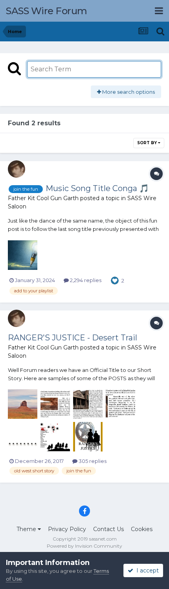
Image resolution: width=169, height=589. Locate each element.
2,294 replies (85, 280)
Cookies (141, 529)
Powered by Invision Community (84, 546)
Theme (27, 529)
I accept (146, 570)
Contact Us (108, 529)
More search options (128, 92)
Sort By (147, 142)
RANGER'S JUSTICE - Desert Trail (72, 337)
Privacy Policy (67, 529)
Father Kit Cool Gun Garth (43, 198)
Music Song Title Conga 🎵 (97, 188)
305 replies (92, 461)
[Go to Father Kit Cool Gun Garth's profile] (16, 169)
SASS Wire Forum (46, 11)
